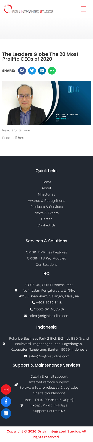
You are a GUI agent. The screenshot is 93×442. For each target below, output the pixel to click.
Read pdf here (13, 138)
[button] (22, 71)
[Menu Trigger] (80, 8)
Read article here (16, 130)
